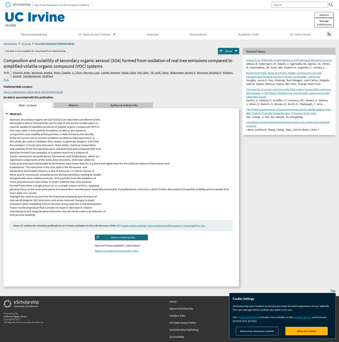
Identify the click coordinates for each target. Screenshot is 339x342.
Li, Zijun (77, 72)
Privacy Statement (248, 317)
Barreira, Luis (91, 72)
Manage (324, 22)
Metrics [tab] (73, 105)
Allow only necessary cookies (257, 331)
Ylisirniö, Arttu (21, 72)
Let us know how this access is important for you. (177, 225)
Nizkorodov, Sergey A (182, 72)
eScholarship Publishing (184, 329)
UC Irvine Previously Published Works (55, 43)
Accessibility (177, 336)
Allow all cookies (306, 331)
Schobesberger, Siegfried (38, 76)
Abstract (16, 114)
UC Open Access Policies (94, 34)
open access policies (135, 225)
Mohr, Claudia (62, 72)
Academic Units (248, 34)
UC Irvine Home (300, 34)
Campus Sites (178, 315)
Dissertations (198, 34)
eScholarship (10, 43)
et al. (6, 79)
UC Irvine (10, 25)
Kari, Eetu (143, 72)
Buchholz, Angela (42, 72)
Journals (152, 34)
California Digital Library (15, 316)
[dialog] (282, 315)
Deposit (324, 15)
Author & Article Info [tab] (124, 105)
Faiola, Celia (128, 72)
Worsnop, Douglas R (209, 72)
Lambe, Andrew (110, 72)
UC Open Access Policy (183, 322)
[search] (331, 4)
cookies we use (303, 317)
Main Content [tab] (28, 105)
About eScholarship (34, 34)
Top (332, 290)
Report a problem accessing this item (116, 251)
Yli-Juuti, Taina (159, 72)
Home (173, 301)
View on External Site (123, 237)
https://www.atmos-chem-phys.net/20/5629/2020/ (33, 92)
